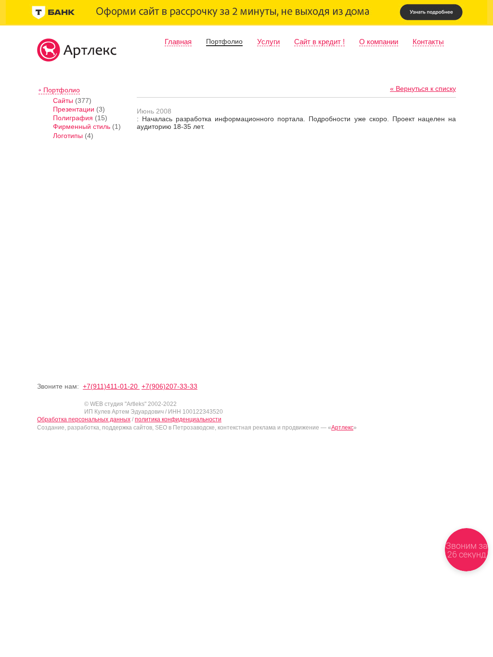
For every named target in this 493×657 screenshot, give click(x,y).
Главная (178, 42)
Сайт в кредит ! (319, 42)
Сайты (63, 100)
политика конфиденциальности (178, 419)
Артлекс (342, 427)
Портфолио (224, 41)
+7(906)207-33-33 (169, 386)
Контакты (428, 42)
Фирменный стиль (81, 126)
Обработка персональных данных (83, 419)
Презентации (73, 109)
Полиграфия (73, 118)
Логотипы (68, 135)
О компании (378, 42)
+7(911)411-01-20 (111, 386)
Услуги (268, 42)
